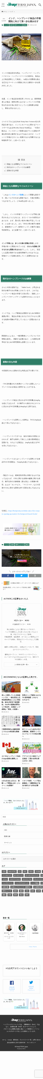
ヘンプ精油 (34, 883)
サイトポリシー (31, 1042)
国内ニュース (7, 891)
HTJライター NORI (21, 620)
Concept (10, 1039)
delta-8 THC (12, 871)
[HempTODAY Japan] (21, 5)
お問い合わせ (37, 1039)
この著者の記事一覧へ (21, 664)
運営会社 (15, 1039)
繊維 (4, 895)
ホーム (4, 1039)
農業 (15, 895)
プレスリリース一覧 (25, 1039)
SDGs (31, 871)
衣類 (9, 895)
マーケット (8, 843)
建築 (21, 891)
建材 (15, 891)
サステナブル (27, 879)
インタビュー (7, 875)
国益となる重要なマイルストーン (19, 164)
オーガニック (18, 875)
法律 (11, 25)
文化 (27, 891)
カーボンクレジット (32, 875)
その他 (38, 871)
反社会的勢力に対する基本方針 (16, 1042)
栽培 (32, 891)
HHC (25, 871)
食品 (25, 25)
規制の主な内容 (13, 170)
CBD (5, 830)
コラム (5, 879)
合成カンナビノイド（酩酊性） (21, 887)
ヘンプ (6, 25)
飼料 (27, 895)
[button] (40, 5)
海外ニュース (18, 25)
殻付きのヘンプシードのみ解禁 (18, 167)
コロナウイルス (15, 879)
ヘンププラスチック (22, 883)
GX (20, 871)
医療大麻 (7, 836)
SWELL (24, 1048)
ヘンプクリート (8, 883)
